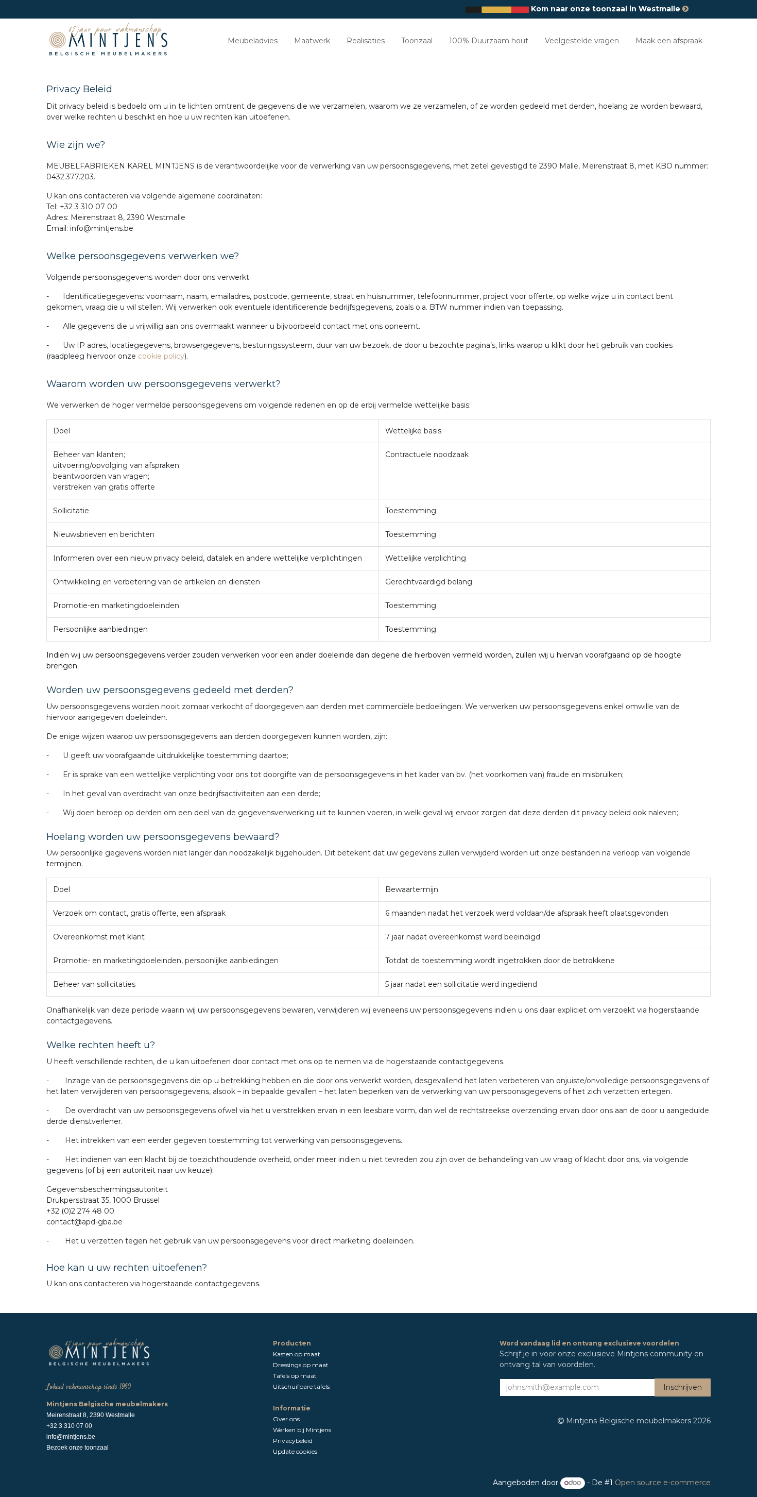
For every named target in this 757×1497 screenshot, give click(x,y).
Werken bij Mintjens (302, 1430)
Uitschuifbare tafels (302, 1386)
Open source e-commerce (663, 1482)
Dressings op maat (301, 1365)
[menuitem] (252, 41)
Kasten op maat (296, 1354)
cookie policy (161, 356)
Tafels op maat (295, 1376)
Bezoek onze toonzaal (77, 1447)
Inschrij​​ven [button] (682, 1387)
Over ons (287, 1419)
